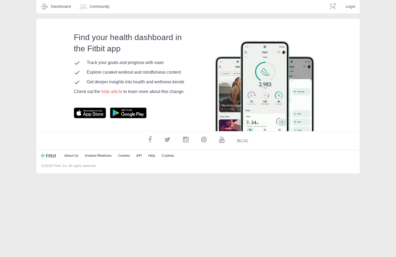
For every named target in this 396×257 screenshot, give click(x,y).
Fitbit (49, 156)
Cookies (168, 156)
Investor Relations (98, 156)
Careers (124, 156)
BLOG (242, 140)
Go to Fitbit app (95, 113)
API (139, 156)
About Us (71, 156)
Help (151, 156)
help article (112, 91)
